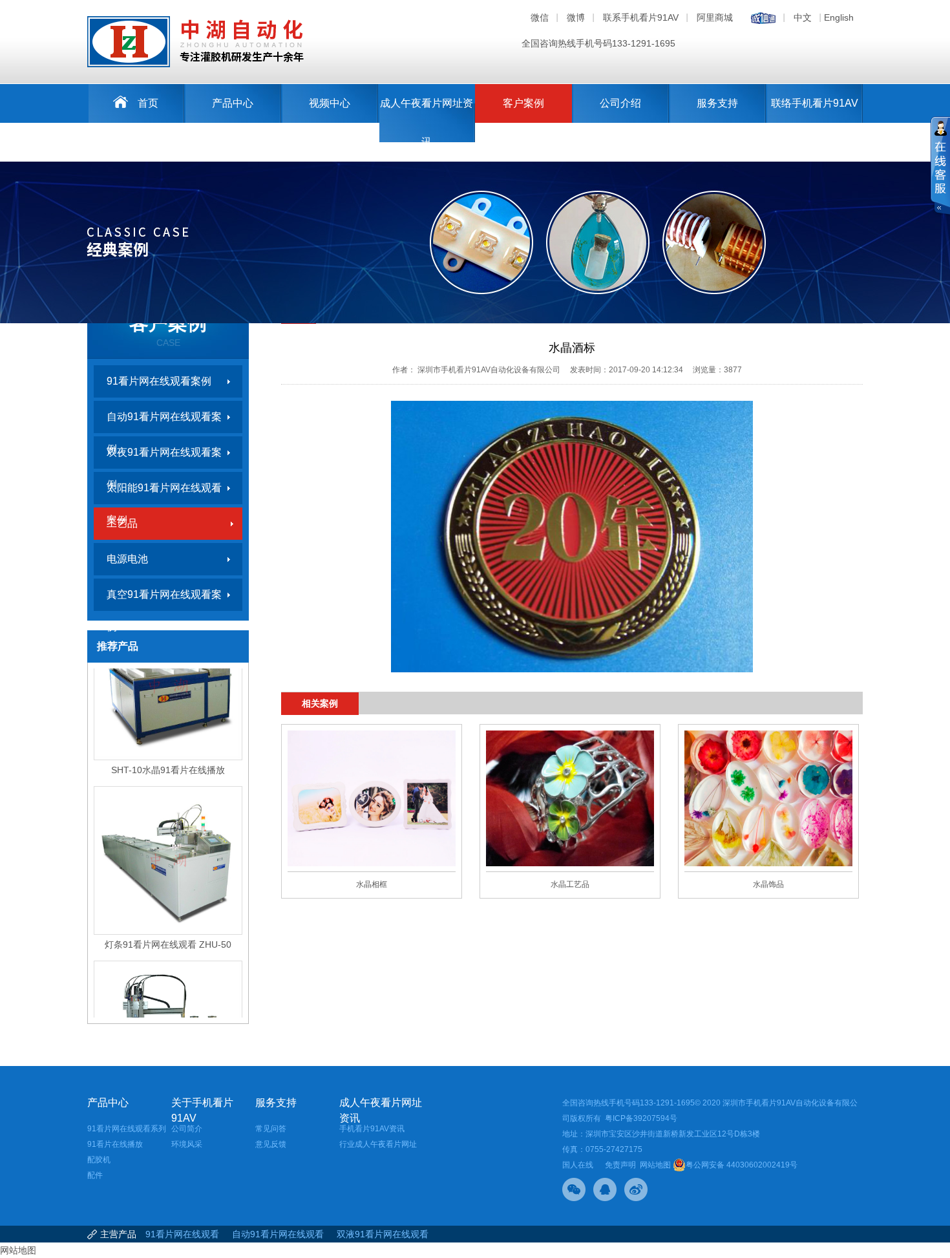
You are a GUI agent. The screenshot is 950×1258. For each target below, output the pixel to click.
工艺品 (122, 523)
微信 (540, 17)
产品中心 (232, 103)
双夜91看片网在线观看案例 (164, 458)
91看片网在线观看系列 (126, 1128)
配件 (95, 1175)
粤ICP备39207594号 (641, 1118)
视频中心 (329, 103)
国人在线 (577, 1164)
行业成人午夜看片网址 (378, 1144)
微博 (576, 17)
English (839, 17)
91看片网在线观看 (182, 1234)
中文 (803, 17)
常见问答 (270, 1128)
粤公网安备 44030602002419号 (741, 1164)
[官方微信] (574, 1189)
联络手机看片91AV (814, 103)
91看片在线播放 (115, 1144)
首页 (148, 103)
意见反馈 (270, 1144)
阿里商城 (715, 17)
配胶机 (99, 1159)
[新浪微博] (636, 1189)
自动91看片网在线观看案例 (164, 422)
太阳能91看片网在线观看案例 (164, 493)
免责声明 (620, 1164)
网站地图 (655, 1164)
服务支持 (717, 103)
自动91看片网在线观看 (278, 1234)
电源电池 (127, 558)
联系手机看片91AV (641, 17)
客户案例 (523, 103)
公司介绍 (620, 103)
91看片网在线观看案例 (159, 381)
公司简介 (186, 1128)
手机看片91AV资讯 (372, 1128)
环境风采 (186, 1144)
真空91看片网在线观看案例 (164, 600)
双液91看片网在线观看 (382, 1234)
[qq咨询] (605, 1189)
